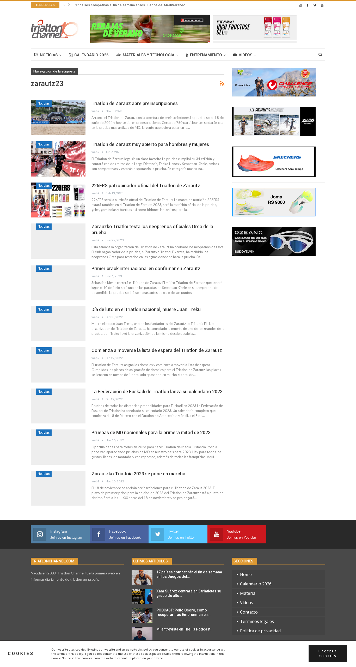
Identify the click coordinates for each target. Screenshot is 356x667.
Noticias (49, 55)
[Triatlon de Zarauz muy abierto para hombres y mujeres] (58, 158)
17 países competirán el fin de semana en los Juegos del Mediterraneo (130, 5)
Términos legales (257, 621)
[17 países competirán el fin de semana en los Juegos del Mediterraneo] (142, 577)
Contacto (249, 612)
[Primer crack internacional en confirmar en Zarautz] (58, 282)
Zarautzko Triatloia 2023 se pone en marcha (138, 473)
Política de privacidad (260, 631)
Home (246, 574)
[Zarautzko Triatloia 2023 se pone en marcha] (58, 488)
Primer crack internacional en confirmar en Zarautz (145, 268)
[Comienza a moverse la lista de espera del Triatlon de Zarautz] (58, 364)
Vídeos (245, 55)
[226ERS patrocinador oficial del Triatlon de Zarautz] (58, 200)
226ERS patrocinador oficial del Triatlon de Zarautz (145, 185)
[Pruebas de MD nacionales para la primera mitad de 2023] (58, 446)
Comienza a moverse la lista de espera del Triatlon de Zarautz (156, 350)
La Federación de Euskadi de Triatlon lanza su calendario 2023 (157, 391)
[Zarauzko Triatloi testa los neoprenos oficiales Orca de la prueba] (58, 240)
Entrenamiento (206, 55)
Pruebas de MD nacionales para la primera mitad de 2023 (151, 432)
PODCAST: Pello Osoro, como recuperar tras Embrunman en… (183, 612)
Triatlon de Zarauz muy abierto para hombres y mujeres (150, 144)
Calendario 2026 (91, 55)
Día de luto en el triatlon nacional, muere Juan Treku (146, 309)
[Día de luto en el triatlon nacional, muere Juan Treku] (58, 323)
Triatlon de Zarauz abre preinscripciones (134, 103)
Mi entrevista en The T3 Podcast (183, 629)
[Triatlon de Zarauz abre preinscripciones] (58, 117)
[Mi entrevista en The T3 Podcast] (142, 634)
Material (248, 593)
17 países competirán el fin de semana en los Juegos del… (189, 574)
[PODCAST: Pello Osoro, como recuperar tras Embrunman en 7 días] (142, 615)
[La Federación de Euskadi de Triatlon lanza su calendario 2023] (58, 406)
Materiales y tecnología (148, 55)
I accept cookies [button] (327, 654)
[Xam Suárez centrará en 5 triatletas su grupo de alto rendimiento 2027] (142, 596)
